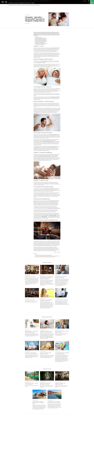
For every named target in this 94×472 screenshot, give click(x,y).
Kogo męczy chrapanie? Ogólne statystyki (40, 38)
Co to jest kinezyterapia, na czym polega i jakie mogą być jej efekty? (62, 353)
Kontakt (29, 2)
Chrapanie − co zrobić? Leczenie (39, 42)
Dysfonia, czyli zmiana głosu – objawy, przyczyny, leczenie (61, 332)
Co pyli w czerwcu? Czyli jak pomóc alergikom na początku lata (46, 300)
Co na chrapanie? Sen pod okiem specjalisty (41, 43)
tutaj (46, 220)
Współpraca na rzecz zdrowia (30, 276)
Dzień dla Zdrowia (44, 216)
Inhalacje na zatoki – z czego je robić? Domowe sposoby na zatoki (31, 332)
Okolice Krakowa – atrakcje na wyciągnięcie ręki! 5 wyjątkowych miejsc (38, 402)
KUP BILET (33, 2)
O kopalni (25, 2)
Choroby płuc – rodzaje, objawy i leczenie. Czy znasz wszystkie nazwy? (31, 353)
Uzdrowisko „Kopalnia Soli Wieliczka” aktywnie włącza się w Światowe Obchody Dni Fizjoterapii (46, 277)
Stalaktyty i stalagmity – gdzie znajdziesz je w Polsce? (60, 384)
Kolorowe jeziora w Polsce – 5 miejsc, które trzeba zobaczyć (31, 384)
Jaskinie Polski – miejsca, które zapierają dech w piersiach (45, 384)
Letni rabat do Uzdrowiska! (29, 299)
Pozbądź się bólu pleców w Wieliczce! (61, 299)
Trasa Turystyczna (11, 2)
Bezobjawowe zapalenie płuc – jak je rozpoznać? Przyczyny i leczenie (46, 332)
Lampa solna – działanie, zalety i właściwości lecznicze (45, 353)
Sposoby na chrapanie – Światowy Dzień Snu (41, 39)
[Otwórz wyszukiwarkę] (88, 3)
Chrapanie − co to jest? (38, 37)
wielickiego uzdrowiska (53, 215)
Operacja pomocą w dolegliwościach (40, 44)
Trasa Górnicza (16, 2)
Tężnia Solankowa (21, 2)
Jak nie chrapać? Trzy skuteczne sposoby (40, 40)
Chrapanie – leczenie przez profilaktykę (40, 41)
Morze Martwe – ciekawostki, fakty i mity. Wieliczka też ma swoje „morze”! (54, 402)
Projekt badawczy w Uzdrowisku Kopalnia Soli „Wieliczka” (60, 277)
